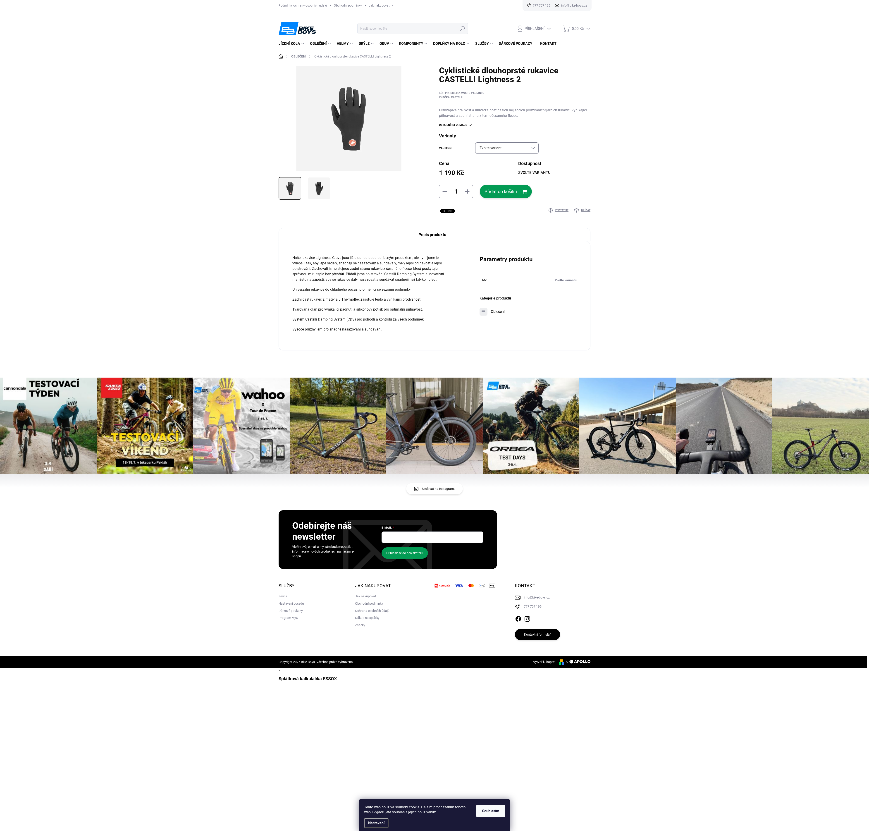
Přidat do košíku (501, 191)
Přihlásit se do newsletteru (404, 553)
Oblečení (498, 311)
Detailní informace (453, 125)
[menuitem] (292, 43)
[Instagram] (527, 618)
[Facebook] (518, 618)
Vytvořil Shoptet (544, 662)
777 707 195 (533, 606)
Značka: (451, 97)
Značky (360, 625)
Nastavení (376, 823)
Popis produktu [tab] (432, 234)
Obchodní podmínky (348, 5)
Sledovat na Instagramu (439, 489)
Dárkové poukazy (291, 611)
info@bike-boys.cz (537, 597)
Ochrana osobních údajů (372, 611)
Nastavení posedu (291, 603)
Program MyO (288, 618)
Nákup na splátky (367, 618)
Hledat (462, 28)
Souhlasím (490, 811)
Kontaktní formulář (537, 634)
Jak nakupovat (379, 5)
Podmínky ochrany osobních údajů (303, 5)
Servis (283, 596)
